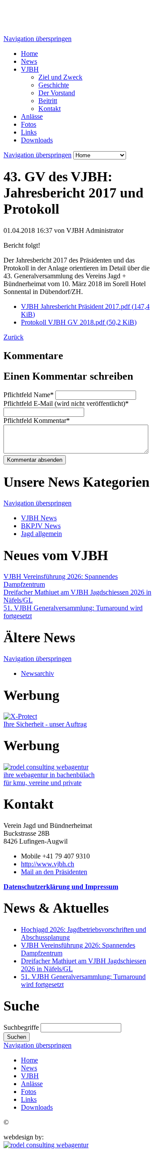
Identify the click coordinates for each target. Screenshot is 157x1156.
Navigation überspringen (37, 38)
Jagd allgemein (41, 533)
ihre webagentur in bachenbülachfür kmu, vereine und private (49, 778)
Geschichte (53, 85)
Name (28, 394)
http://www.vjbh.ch (47, 864)
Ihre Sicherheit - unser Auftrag (45, 724)
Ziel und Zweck (60, 77)
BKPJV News (41, 526)
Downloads (37, 140)
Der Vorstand (56, 93)
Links (29, 132)
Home (29, 53)
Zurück (13, 337)
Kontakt (49, 108)
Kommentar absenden (34, 460)
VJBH (30, 69)
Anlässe (32, 116)
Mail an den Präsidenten (54, 872)
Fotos (28, 124)
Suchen (16, 1037)
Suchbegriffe (21, 1027)
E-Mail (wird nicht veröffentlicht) (66, 403)
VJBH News (39, 518)
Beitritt (47, 100)
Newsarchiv (37, 673)
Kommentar (36, 420)
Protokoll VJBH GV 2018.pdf (79, 322)
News (29, 61)
